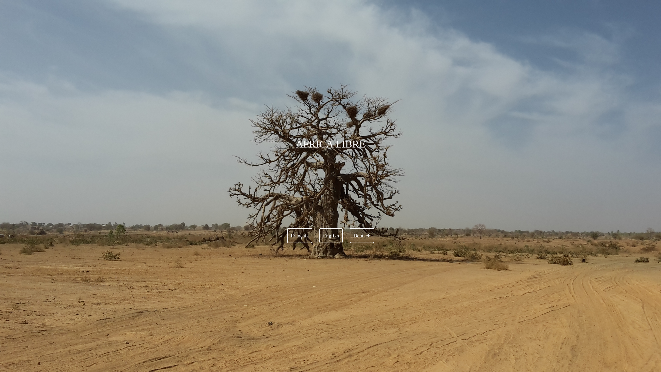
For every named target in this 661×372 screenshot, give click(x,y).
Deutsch (362, 235)
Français (300, 235)
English (331, 235)
